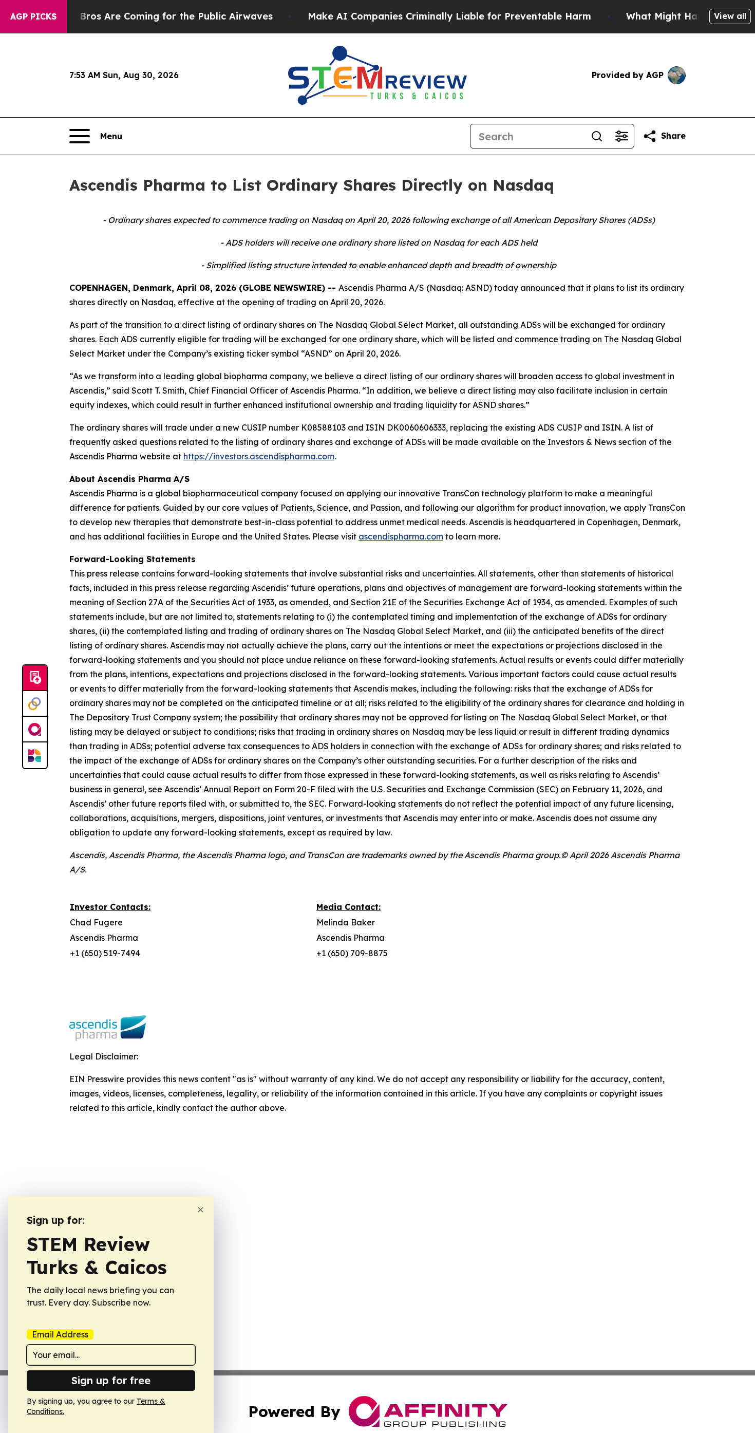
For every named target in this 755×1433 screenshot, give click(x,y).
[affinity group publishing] (35, 729)
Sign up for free (110, 1380)
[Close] (200, 1210)
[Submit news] (35, 678)
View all (730, 16)
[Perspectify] (35, 704)
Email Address (60, 1334)
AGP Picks (33, 16)
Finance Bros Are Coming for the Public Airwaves (156, 16)
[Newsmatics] (35, 755)
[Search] (596, 136)
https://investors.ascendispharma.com (258, 456)
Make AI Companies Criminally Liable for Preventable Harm (449, 16)
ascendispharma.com (400, 536)
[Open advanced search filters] (621, 136)
